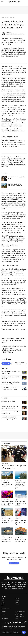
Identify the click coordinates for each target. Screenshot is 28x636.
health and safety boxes (11, 82)
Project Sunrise (6, 121)
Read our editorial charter (14, 589)
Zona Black (9, 32)
